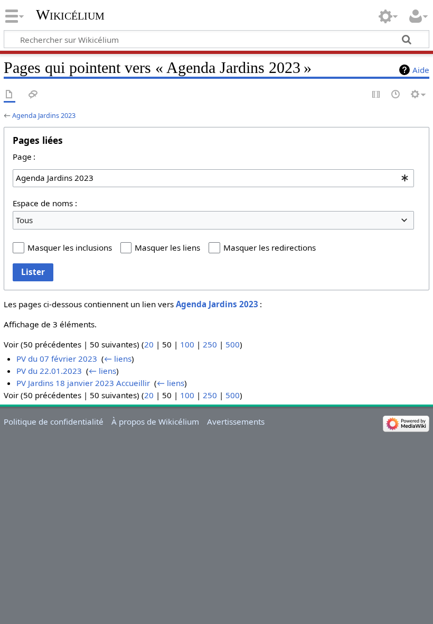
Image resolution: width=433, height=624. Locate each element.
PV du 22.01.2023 (49, 370)
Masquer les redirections (269, 247)
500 (232, 344)
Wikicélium (70, 14)
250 (210, 344)
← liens (117, 358)
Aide (420, 70)
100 (187, 344)
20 (149, 344)
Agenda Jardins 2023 (44, 115)
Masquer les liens (167, 247)
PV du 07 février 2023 (56, 358)
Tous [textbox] (24, 220)
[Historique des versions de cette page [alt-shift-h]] (396, 95)
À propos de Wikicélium (155, 421)
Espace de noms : (45, 203)
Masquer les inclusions (69, 247)
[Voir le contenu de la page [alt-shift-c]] (9, 95)
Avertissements (236, 421)
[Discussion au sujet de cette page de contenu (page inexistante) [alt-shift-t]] (33, 95)
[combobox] (213, 178)
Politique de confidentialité (53, 421)
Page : (24, 156)
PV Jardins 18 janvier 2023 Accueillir (83, 383)
